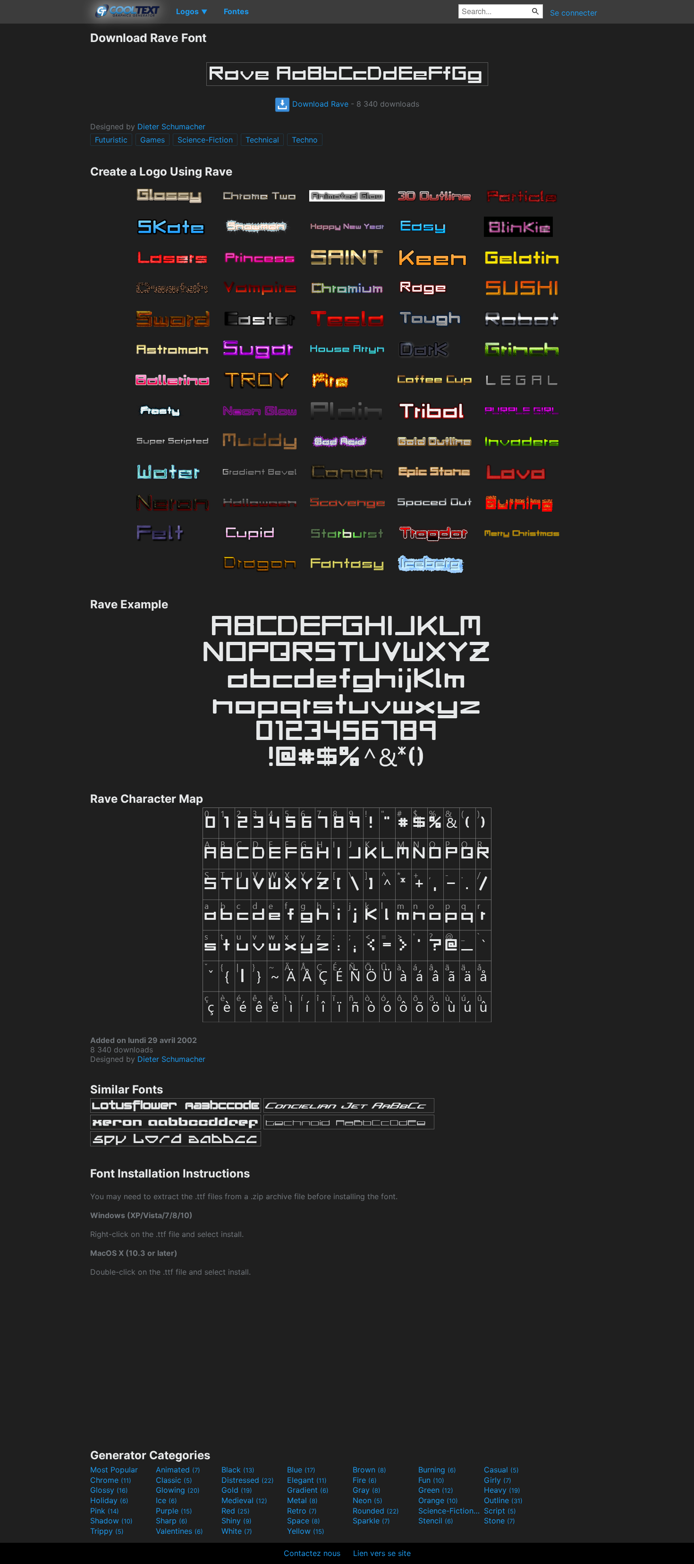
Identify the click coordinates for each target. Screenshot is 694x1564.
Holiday (109, 1500)
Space (303, 1520)
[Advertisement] (45, 172)
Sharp (171, 1520)
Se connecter (573, 12)
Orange (438, 1500)
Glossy (109, 1490)
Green (435, 1490)
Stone (499, 1520)
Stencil (435, 1520)
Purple (174, 1510)
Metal (302, 1500)
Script (500, 1510)
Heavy (502, 1490)
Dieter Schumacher (171, 126)
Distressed (247, 1480)
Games (152, 139)
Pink (104, 1510)
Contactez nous (312, 1553)
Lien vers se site (382, 1553)
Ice (166, 1500)
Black (237, 1469)
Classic (174, 1480)
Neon (367, 1500)
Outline (503, 1500)
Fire (365, 1480)
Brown (369, 1469)
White (236, 1531)
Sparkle (371, 1520)
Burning (437, 1469)
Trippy (107, 1531)
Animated (178, 1469)
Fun (431, 1480)
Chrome (110, 1480)
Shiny (236, 1520)
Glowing (178, 1490)
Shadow (111, 1520)
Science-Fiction (205, 139)
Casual (501, 1469)
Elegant (307, 1480)
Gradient (308, 1490)
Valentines (179, 1531)
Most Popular (114, 1469)
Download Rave (319, 104)
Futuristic (111, 139)
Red (235, 1510)
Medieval (244, 1500)
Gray (367, 1490)
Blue (301, 1469)
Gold (236, 1490)
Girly (497, 1480)
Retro (302, 1510)
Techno (305, 139)
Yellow (305, 1531)
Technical (262, 139)
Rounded (376, 1510)
